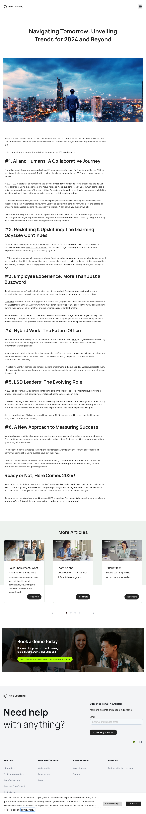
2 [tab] (70, 613)
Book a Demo (10, 792)
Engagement (44, 774)
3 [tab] (75, 613)
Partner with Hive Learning (120, 768)
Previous (52, 613)
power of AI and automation (59, 183)
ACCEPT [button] (133, 803)
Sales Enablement (12, 780)
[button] (140, 6)
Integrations (9, 768)
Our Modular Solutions (14, 774)
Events (76, 774)
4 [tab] (79, 613)
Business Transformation (15, 786)
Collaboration (44, 768)
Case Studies (79, 768)
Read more (34, 596)
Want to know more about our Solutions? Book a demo (45, 659)
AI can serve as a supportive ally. (74, 207)
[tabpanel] (24, 571)
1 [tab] (66, 613)
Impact (41, 780)
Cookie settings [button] (112, 803)
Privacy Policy (27, 809)
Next (94, 613)
